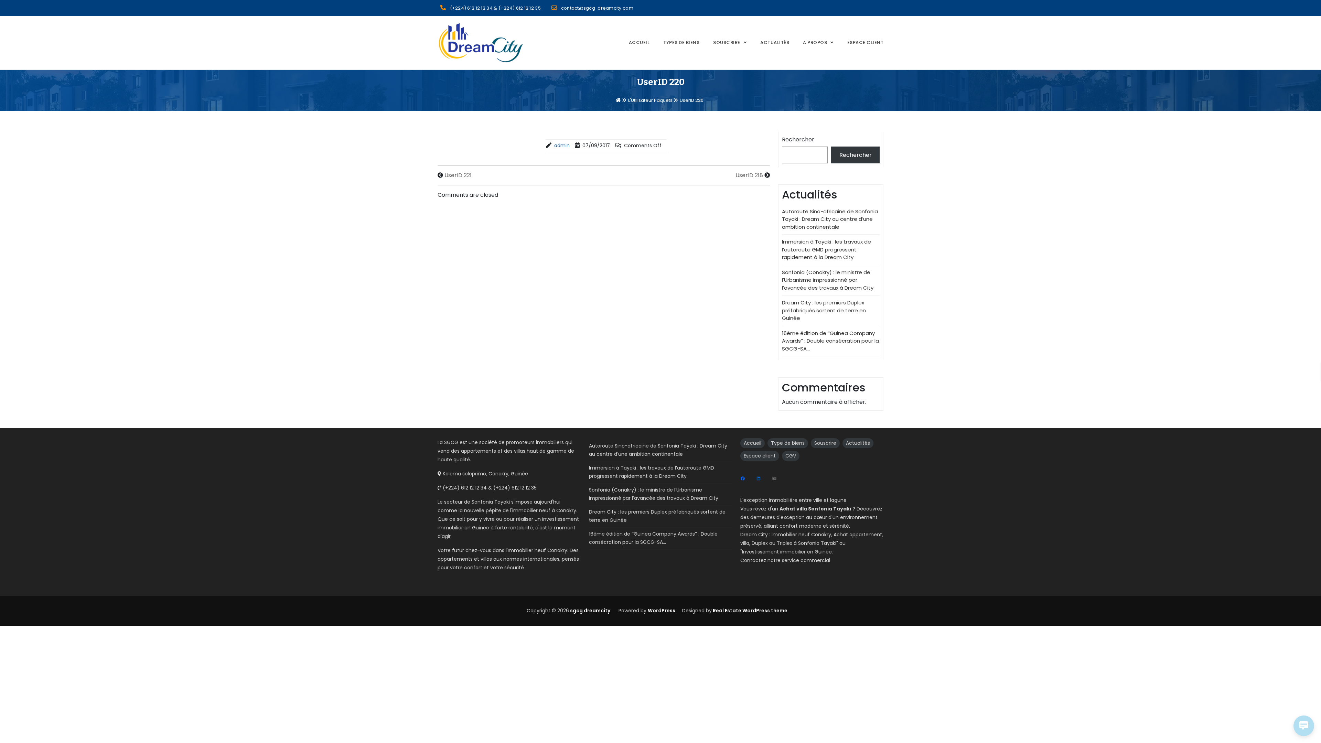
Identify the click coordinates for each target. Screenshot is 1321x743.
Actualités (774, 42)
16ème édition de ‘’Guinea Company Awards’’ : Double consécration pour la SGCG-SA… (830, 341)
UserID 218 (749, 175)
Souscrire (726, 42)
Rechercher (798, 139)
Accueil (639, 42)
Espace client (760, 455)
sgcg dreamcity (589, 610)
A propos (815, 42)
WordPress (661, 610)
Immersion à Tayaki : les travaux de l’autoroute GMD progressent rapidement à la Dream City (826, 249)
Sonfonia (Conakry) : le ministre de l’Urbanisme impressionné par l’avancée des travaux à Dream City (827, 280)
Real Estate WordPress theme (749, 610)
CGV (790, 455)
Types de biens (681, 42)
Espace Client (865, 42)
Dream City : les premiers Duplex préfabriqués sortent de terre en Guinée (824, 310)
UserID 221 (458, 175)
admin (562, 145)
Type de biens (788, 443)
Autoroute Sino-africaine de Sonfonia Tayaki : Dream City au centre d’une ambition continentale (830, 219)
